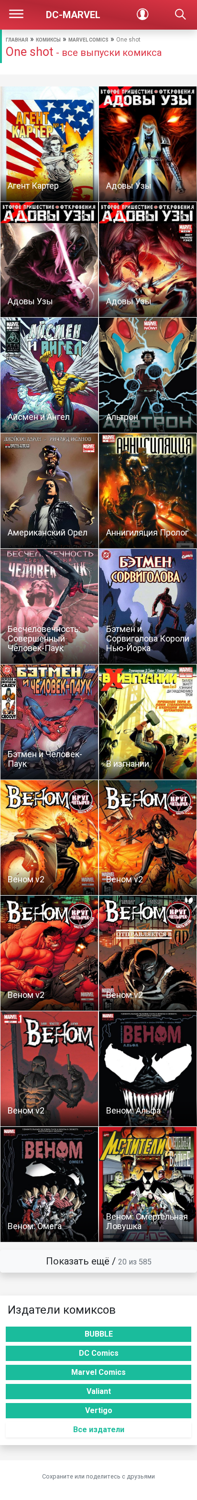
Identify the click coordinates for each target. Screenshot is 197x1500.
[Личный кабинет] (142, 14)
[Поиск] (180, 14)
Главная (17, 40)
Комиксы (48, 40)
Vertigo (98, 1410)
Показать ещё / (99, 1261)
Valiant (99, 1391)
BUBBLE (99, 1334)
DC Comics (99, 1353)
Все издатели (98, 1429)
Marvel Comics (88, 40)
